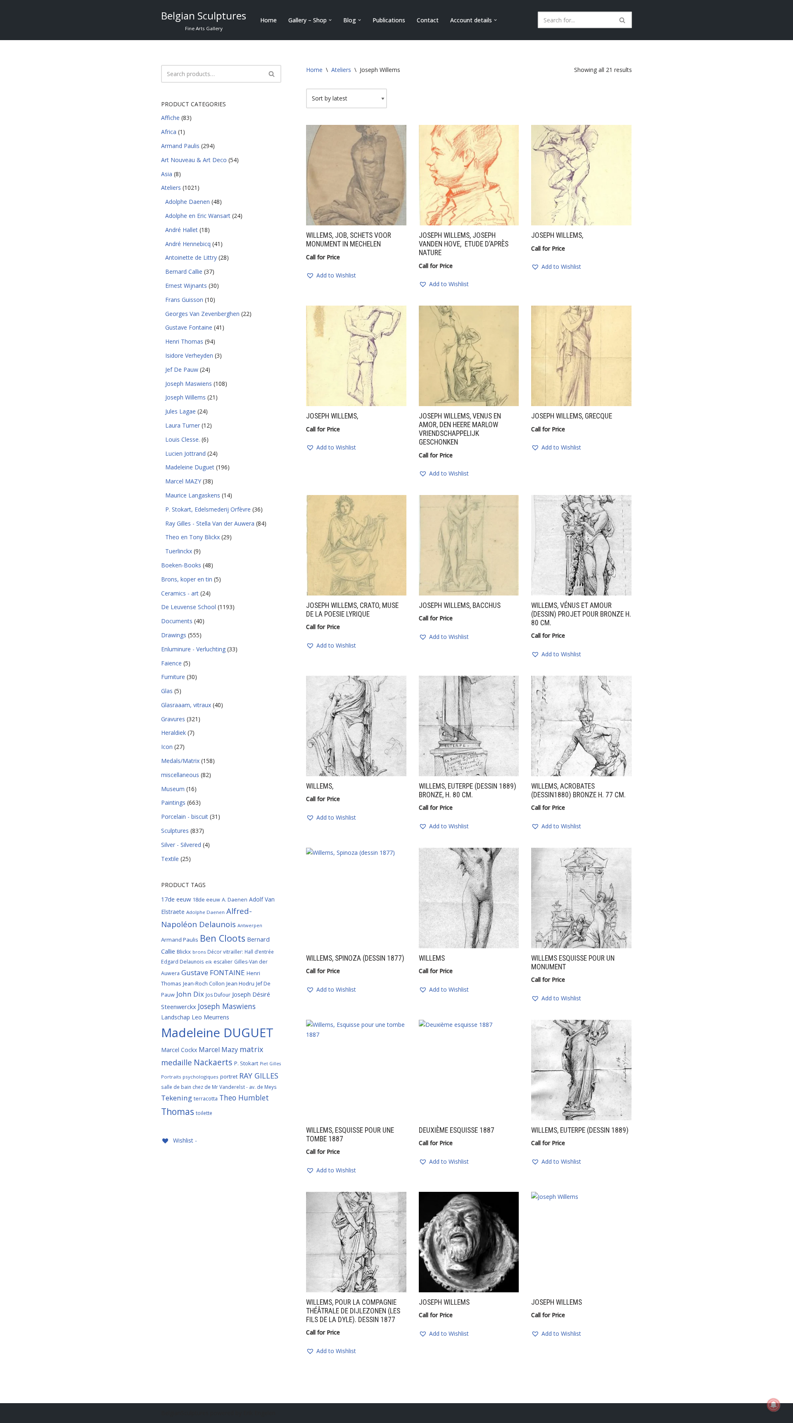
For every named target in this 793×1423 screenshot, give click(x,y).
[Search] (622, 20)
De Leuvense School (188, 607)
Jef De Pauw (181, 369)
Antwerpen (249, 925)
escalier (223, 961)
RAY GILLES (258, 1076)
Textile (170, 859)
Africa (168, 132)
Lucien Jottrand (185, 453)
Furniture (173, 677)
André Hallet (181, 230)
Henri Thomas (184, 341)
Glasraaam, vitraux (186, 705)
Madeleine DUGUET (217, 1032)
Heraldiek (173, 733)
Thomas (177, 1111)
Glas (167, 691)
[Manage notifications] (773, 1404)
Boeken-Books (181, 565)
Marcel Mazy (218, 1049)
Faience (171, 663)
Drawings (173, 635)
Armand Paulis (180, 146)
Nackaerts (213, 1062)
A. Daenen (234, 899)
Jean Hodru (240, 983)
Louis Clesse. (182, 439)
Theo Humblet (244, 1098)
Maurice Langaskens (192, 495)
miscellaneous (180, 775)
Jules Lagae (180, 411)
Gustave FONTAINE (213, 972)
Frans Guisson (184, 300)
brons (199, 952)
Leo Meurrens (210, 1017)
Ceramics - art (180, 593)
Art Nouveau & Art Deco (194, 160)
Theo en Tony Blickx (192, 537)
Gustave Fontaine (188, 327)
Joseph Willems (185, 397)
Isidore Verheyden (189, 355)
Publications (389, 20)
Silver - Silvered (181, 845)
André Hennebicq (188, 244)
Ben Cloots (222, 938)
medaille (176, 1062)
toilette (204, 1113)
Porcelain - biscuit (184, 816)
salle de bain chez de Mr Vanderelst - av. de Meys (219, 1086)
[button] (330, 20)
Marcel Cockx (179, 1050)
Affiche (170, 118)
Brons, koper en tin (186, 579)
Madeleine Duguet (189, 467)
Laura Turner (182, 425)
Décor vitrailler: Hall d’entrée (240, 951)
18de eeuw (206, 899)
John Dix (190, 994)
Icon (167, 747)
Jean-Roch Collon (204, 983)
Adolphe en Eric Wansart (197, 216)
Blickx (184, 951)
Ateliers (171, 187)
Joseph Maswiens (188, 383)
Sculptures (175, 831)
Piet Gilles (270, 1064)
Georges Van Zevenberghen (202, 314)
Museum (173, 789)
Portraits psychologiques (189, 1077)
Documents (176, 621)
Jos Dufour (218, 994)
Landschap (175, 1017)
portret (228, 1076)
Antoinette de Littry (191, 257)
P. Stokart (246, 1063)
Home (268, 20)
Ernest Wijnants (186, 285)
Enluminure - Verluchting (193, 649)
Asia (166, 174)
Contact (428, 20)
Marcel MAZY (183, 481)
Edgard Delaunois (182, 961)
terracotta (206, 1098)
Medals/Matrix (180, 761)
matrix (251, 1049)
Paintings (173, 802)
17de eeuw (176, 899)
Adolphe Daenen (187, 202)
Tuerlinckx (178, 551)
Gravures (173, 719)
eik (208, 962)
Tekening (176, 1098)
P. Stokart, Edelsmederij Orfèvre (208, 509)
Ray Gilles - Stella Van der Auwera (209, 523)
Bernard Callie (183, 271)
